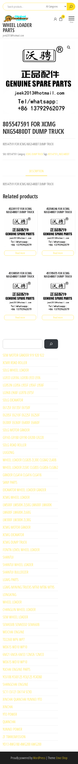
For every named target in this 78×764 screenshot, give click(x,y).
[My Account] (55, 19)
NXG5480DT (64, 154)
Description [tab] (36, 171)
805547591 (53, 154)
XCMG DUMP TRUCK (34, 154)
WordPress (39, 758)
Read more (20, 253)
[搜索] (51, 344)
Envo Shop (61, 758)
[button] (68, 47)
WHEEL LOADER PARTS (17, 28)
